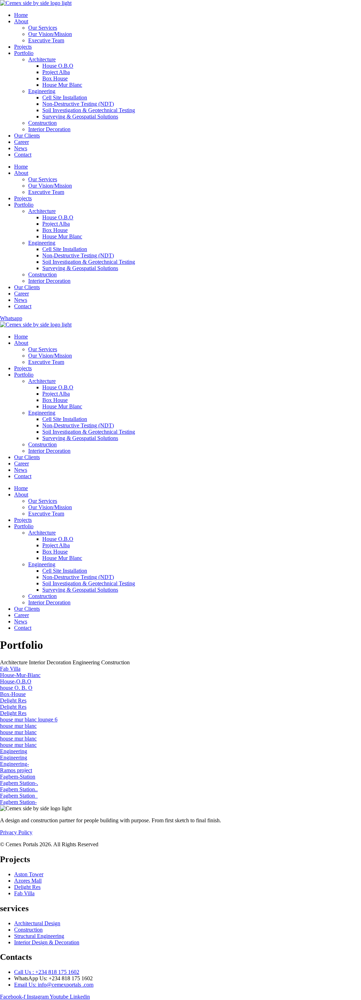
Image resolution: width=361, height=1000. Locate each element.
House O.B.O (57, 66)
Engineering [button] (87, 662)
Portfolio (23, 53)
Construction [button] (115, 662)
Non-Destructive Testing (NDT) (78, 104)
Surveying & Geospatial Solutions (80, 117)
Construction (42, 123)
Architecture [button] (14, 662)
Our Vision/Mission (50, 34)
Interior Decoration (49, 129)
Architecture (42, 59)
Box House (55, 78)
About (21, 21)
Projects (23, 47)
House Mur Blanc (62, 85)
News (20, 148)
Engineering (41, 91)
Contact (22, 155)
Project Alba (56, 72)
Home (21, 15)
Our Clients (27, 136)
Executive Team (46, 40)
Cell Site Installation (64, 97)
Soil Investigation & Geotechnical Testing (88, 110)
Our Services (42, 28)
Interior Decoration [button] (51, 662)
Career (21, 142)
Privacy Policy (16, 832)
